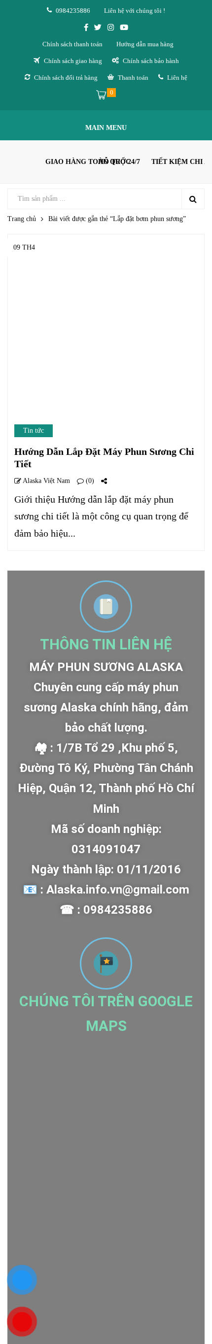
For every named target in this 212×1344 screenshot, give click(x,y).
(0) (89, 480)
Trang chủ (21, 219)
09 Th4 (24, 247)
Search (192, 199)
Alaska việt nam (45, 480)
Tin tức (33, 430)
